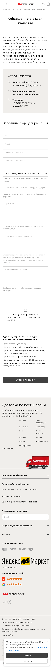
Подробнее (7, 448)
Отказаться (27, 661)
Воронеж (23, 427)
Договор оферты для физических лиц (18, 619)
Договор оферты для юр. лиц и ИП (17, 622)
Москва (22, 420)
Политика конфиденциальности (16, 626)
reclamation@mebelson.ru (26, 94)
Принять (27, 655)
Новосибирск (41, 441)
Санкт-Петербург (40, 421)
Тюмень (38, 437)
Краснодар (40, 427)
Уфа (21, 431)
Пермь (22, 441)
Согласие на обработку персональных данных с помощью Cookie (23, 630)
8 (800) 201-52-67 (22, 416)
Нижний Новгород (39, 432)
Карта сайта (7, 635)
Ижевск (22, 437)
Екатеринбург (25, 445)
